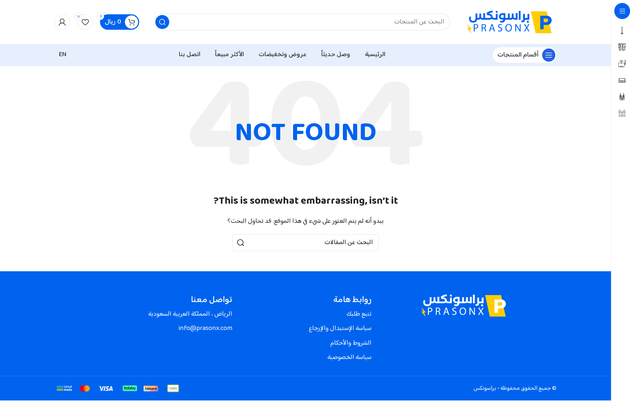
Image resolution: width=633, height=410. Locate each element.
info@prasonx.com (205, 328)
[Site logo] (510, 22)
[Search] (162, 22)
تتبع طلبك (359, 314)
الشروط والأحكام (350, 343)
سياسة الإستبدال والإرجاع (340, 328)
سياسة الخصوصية (349, 357)
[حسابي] (62, 22)
